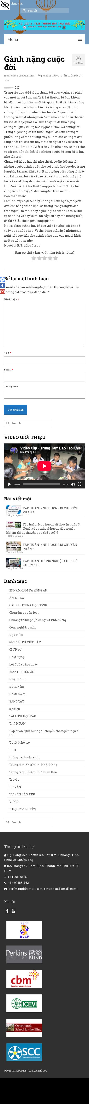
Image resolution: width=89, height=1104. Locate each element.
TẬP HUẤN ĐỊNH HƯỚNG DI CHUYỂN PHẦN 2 (50, 547)
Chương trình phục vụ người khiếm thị (37, 620)
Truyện (14, 779)
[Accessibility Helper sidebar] (5, 5)
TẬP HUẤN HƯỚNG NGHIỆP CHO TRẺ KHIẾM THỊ (50, 563)
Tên (7, 352)
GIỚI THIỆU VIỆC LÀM (25, 642)
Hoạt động (16, 657)
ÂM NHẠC (16, 598)
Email (8, 369)
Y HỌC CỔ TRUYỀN (22, 809)
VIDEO (14, 802)
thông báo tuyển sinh (24, 757)
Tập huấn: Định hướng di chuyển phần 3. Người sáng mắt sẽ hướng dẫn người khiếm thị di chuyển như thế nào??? (43, 528)
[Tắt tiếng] (73, 484)
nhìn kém (16, 687)
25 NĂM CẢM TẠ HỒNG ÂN (28, 590)
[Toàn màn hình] (79, 484)
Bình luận (11, 299)
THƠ (12, 750)
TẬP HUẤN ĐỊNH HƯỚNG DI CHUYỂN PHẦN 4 (50, 510)
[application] (44, 465)
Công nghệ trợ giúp (22, 627)
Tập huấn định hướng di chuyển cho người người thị (44, 733)
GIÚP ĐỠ (15, 650)
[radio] (33, 259)
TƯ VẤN (15, 787)
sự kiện (14, 709)
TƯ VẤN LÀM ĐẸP (22, 794)
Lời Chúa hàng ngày (23, 664)
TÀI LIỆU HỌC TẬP (22, 716)
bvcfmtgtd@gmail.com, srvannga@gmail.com (42, 889)
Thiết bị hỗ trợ (19, 742)
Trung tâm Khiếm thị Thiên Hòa (33, 772)
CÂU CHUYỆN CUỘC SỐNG (66, 75)
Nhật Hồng (17, 679)
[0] (2, 285)
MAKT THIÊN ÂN (22, 672)
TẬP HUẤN (17, 724)
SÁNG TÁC (16, 701)
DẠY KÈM (16, 635)
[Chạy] (9, 484)
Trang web (11, 386)
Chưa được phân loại (24, 612)
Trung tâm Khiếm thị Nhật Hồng (33, 765)
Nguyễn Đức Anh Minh (22, 75)
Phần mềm (17, 694)
